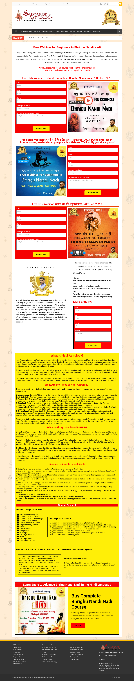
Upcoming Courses (50, 4)
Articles (72, 31)
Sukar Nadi (17, 647)
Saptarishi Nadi (18, 654)
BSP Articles (17, 645)
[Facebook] (103, 4)
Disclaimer (51, 677)
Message (77, 330)
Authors (72, 645)
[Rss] (101, 4)
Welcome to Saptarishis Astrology (16, 31)
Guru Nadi (16, 652)
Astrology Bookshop (37, 4)
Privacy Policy (74, 657)
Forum (69, 4)
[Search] (120, 4)
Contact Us (62, 4)
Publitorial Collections (49, 654)
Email (18, 90)
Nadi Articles (17, 650)
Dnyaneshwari (18, 657)
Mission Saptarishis (62, 31)
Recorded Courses (76, 650)
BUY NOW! (78, 625)
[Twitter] (105, 4)
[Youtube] (107, 4)
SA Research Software (49, 645)
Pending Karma (47, 659)
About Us (37, 31)
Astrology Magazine (26, 31)
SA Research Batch (48, 657)
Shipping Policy (75, 659)
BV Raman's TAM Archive (50, 650)
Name (18, 83)
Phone (18, 98)
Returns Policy (75, 652)
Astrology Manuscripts (84, 31)
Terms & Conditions (76, 654)
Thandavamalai (18, 659)
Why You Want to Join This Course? (27, 113)
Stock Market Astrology (49, 662)
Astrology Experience (23, 106)
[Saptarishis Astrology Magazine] (34, 15)
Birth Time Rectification (49, 647)
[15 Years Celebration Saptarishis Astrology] (110, 17)
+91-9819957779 (110, 656)
